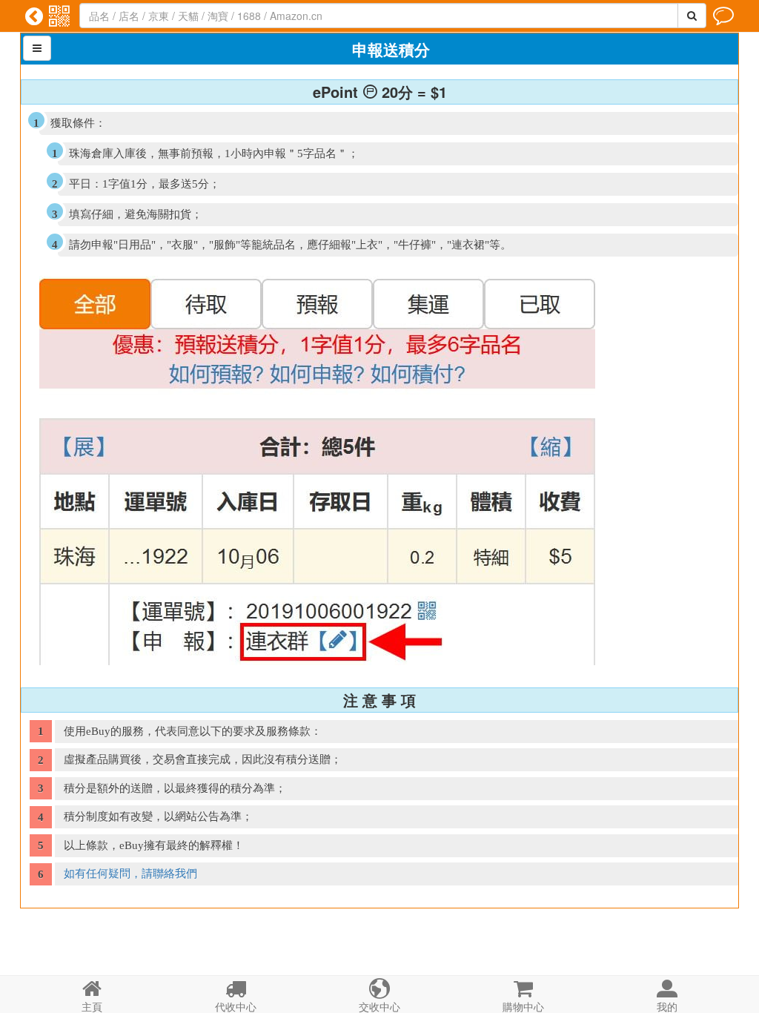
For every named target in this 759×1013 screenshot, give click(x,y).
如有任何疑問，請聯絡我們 (130, 874)
